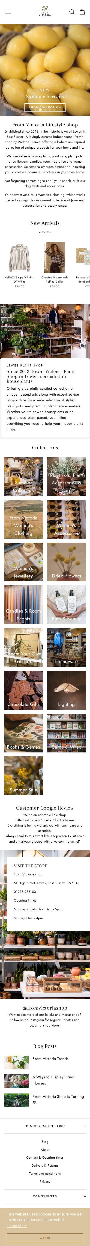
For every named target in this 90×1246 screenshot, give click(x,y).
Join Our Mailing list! (45, 1126)
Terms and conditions (45, 1173)
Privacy (45, 1181)
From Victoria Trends (51, 1058)
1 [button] (35, 109)
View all (45, 231)
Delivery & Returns (45, 1165)
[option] (45, 70)
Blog (45, 1141)
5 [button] (54, 109)
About (45, 1149)
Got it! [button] (45, 1238)
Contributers (45, 1196)
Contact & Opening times (44, 1157)
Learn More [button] (17, 1226)
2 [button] (40, 109)
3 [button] (45, 109)
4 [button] (50, 109)
